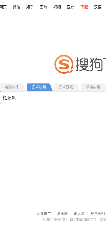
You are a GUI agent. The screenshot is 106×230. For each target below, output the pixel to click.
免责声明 (98, 214)
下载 (84, 7)
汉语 (98, 7)
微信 (16, 7)
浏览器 (62, 214)
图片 (43, 7)
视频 (57, 7)
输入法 (79, 214)
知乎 (30, 7)
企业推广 (44, 214)
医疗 (70, 7)
